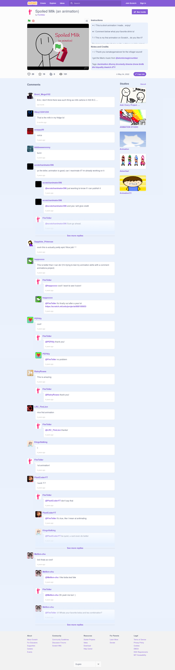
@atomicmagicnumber (127, 57)
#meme (129, 64)
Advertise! (124, 171)
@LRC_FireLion (53, 429)
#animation (102, 64)
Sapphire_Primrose (43, 241)
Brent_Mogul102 (42, 94)
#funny (112, 64)
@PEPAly (50, 341)
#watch (107, 67)
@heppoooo (51, 285)
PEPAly (38, 318)
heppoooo (39, 259)
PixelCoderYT (41, 477)
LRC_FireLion (41, 406)
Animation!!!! (126, 193)
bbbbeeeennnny (42, 147)
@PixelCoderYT (53, 500)
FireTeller (41, 15)
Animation (124, 149)
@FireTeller (50, 303)
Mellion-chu (40, 554)
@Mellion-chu (52, 577)
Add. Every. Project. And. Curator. (130, 105)
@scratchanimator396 (56, 188)
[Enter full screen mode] (87, 21)
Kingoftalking (40, 442)
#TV (114, 67)
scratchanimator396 (44, 164)
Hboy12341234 (41, 111)
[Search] (71, 3)
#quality (100, 67)
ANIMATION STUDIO (129, 127)
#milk (141, 64)
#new (135, 64)
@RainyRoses (52, 394)
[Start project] (29, 21)
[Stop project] (33, 21)
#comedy (120, 64)
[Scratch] (32, 3)
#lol (94, 67)
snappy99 (39, 129)
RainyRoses (40, 371)
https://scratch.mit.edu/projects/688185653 (65, 306)
